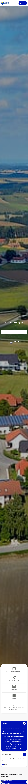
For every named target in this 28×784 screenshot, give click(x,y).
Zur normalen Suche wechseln (14, 336)
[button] (2, 781)
